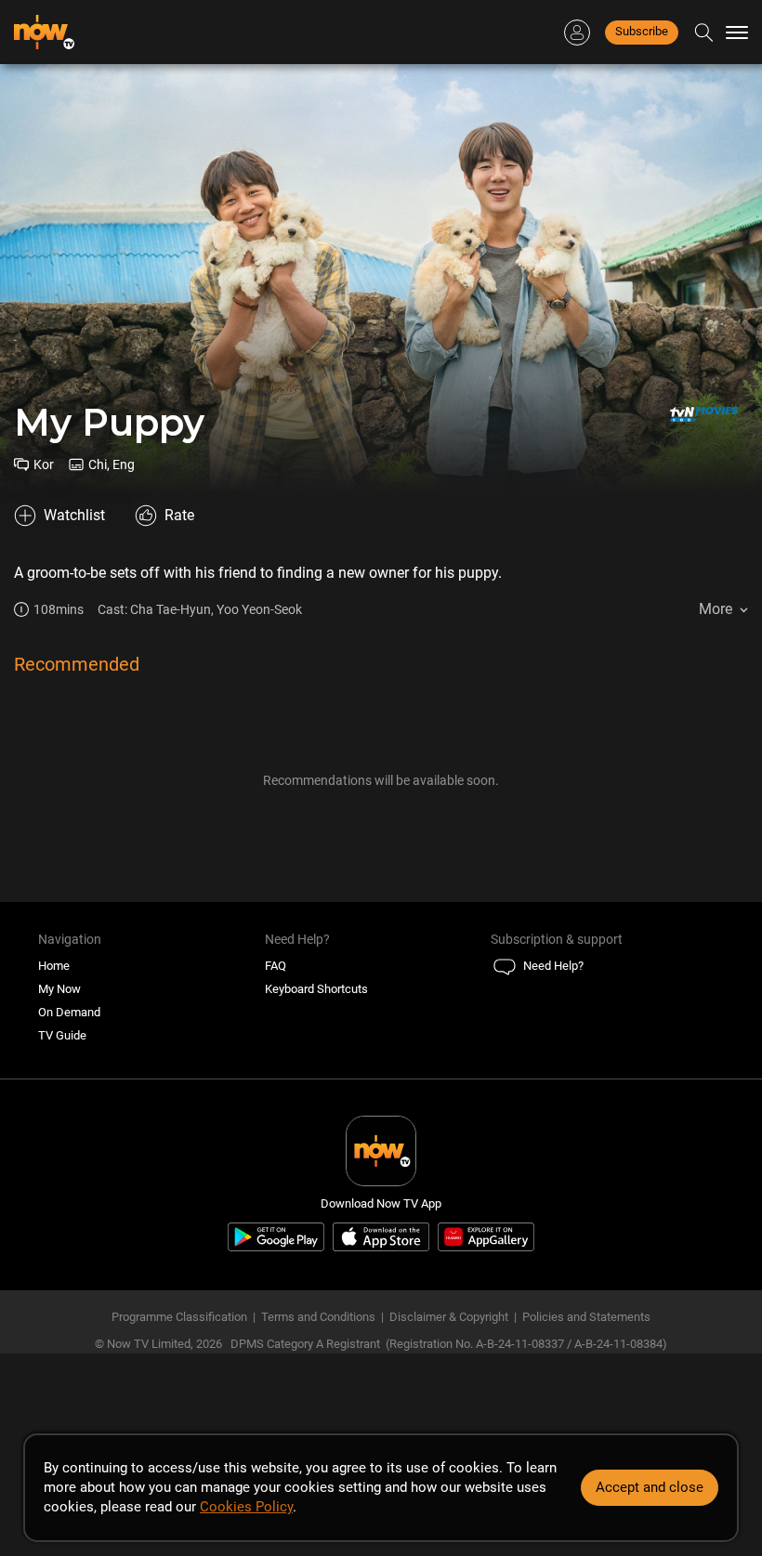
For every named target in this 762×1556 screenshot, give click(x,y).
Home (54, 966)
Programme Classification (179, 1317)
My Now (59, 989)
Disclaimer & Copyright (448, 1317)
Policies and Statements (586, 1317)
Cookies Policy (246, 1506)
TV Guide (62, 1035)
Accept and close (649, 1487)
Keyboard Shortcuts (316, 989)
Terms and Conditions (318, 1317)
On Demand (69, 1012)
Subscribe (641, 31)
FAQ (275, 966)
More (715, 609)
